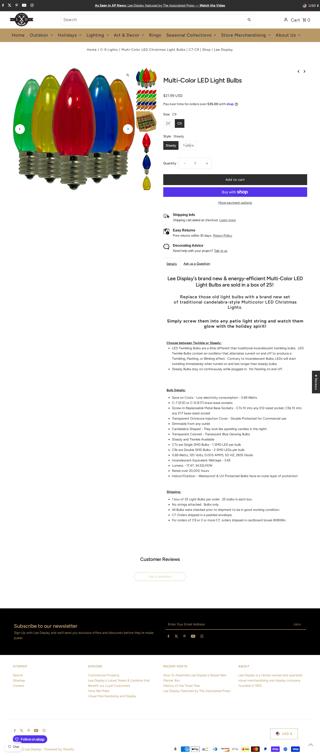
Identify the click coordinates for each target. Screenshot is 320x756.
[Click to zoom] (128, 75)
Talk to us (220, 251)
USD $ (314, 6)
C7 (168, 123)
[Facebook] (2, 5)
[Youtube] (23, 5)
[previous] (298, 71)
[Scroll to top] (311, 744)
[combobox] (152, 19)
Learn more (227, 220)
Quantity (169, 163)
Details (172, 264)
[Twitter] (9, 5)
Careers (18, 686)
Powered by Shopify (59, 749)
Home (92, 50)
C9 (179, 123)
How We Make (98, 691)
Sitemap (19, 680)
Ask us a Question (197, 264)
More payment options (235, 203)
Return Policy (222, 235)
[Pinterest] (16, 5)
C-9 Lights (109, 50)
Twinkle (188, 145)
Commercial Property (104, 675)
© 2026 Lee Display (27, 749)
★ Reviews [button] (316, 382)
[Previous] (20, 129)
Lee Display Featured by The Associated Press (196, 691)
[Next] (128, 129)
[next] (304, 71)
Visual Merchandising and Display (112, 696)
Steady (171, 145)
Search (18, 675)
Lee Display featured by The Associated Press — (160, 5)
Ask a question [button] (160, 576)
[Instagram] (31, 5)
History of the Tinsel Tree (181, 686)
